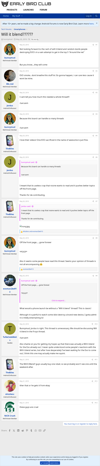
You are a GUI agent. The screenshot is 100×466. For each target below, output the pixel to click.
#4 (96, 114)
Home (6, 16)
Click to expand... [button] (59, 300)
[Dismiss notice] (96, 23)
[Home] (81, 14)
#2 (96, 71)
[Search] (96, 16)
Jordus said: (26, 206)
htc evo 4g (34, 39)
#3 (96, 93)
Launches (28, 9)
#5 (96, 136)
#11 (96, 359)
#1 (96, 45)
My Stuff (16, 16)
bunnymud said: (28, 162)
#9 (96, 276)
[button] (22, 16)
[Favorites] (83, 14)
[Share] (93, 44)
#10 (96, 324)
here (91, 23)
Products (12, 9)
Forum (43, 9)
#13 (96, 403)
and (33, 231)
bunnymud (7, 39)
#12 (96, 381)
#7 (96, 201)
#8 (96, 238)
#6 (96, 157)
